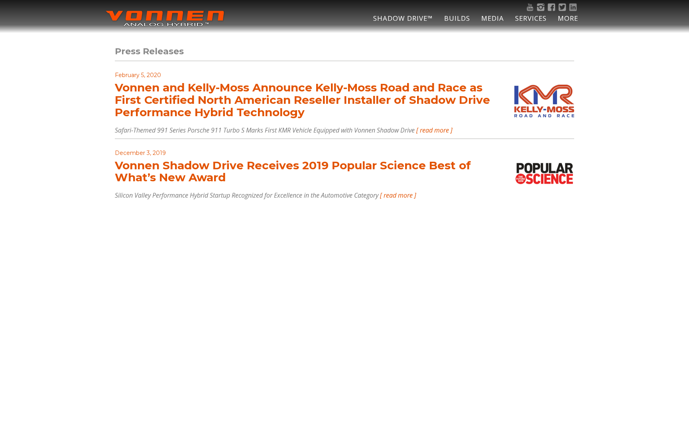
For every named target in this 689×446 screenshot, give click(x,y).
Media (492, 18)
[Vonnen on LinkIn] (574, 7)
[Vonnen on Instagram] (542, 7)
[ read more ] (434, 130)
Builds (457, 18)
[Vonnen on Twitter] (563, 7)
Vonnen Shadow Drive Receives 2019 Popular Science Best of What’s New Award (293, 171)
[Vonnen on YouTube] (531, 7)
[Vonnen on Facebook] (552, 7)
